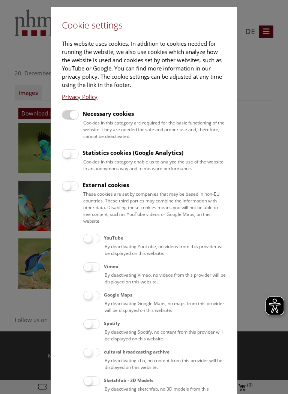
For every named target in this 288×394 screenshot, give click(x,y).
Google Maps (118, 295)
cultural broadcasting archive (137, 352)
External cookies (105, 185)
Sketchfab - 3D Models (128, 380)
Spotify (112, 323)
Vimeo (111, 266)
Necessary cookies (108, 113)
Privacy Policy (80, 96)
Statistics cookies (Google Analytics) (132, 152)
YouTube (113, 238)
